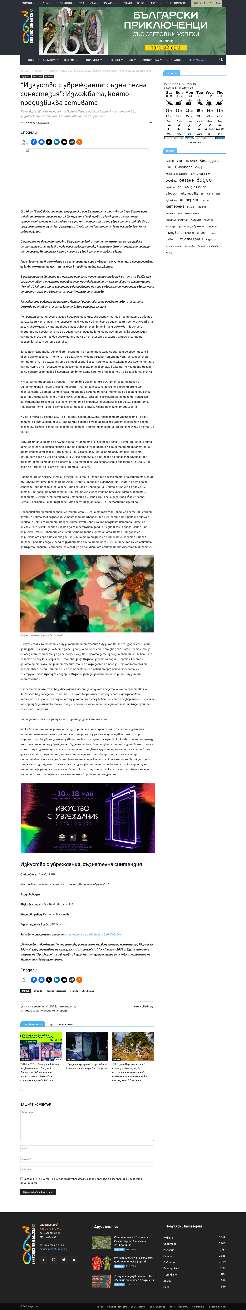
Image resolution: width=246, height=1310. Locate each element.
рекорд (189, 233)
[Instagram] (53, 1260)
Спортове (170, 1244)
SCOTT (180, 161)
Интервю (113, 60)
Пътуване (71, 60)
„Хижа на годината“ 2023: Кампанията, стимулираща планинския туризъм (48, 1009)
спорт (213, 233)
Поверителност (217, 1306)
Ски (169, 167)
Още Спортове (175, 3)
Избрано (26, 76)
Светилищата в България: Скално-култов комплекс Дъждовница (131, 1241)
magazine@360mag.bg (53, 1249)
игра (218, 194)
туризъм (211, 239)
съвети (171, 240)
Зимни (27, 3)
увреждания (88, 991)
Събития (49, 60)
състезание (192, 239)
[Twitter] (64, 1260)
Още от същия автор (61, 1024)
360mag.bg (29, 122)
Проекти (183, 1306)
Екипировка (150, 60)
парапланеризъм (177, 220)
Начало (24, 71)
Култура (49, 76)
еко (202, 194)
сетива (74, 991)
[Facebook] (43, 1260)
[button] (221, 59)
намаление (191, 213)
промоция (213, 226)
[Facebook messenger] (41, 142)
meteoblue (194, 142)
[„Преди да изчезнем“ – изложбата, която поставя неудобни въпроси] (87, 1046)
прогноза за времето (191, 226)
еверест (172, 194)
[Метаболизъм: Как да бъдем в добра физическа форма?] (101, 1263)
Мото (155, 3)
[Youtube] (74, 1260)
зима (210, 193)
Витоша (191, 161)
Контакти (198, 1306)
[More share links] (79, 142)
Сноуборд (184, 167)
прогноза (170, 226)
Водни (44, 3)
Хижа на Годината (206, 3)
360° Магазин (199, 60)
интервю (189, 200)
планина (196, 220)
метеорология (174, 213)
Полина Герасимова (56, 991)
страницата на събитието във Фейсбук (92, 935)
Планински (87, 3)
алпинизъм (200, 174)
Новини (33, 60)
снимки (202, 233)
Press (172, 1306)
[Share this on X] (49, 142)
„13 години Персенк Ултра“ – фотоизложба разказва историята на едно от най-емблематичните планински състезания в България (129, 1072)
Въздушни (64, 3)
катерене (175, 207)
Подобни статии (33, 1024)
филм (201, 246)
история (205, 200)
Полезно (92, 60)
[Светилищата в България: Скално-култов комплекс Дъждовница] (101, 1242)
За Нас (99, 1306)
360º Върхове (157, 1306)
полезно (208, 220)
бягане (186, 181)
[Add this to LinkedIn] (57, 142)
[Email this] (64, 142)
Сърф (198, 167)
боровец (171, 181)
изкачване (171, 200)
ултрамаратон (174, 246)
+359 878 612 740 (50, 1229)
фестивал (190, 246)
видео (204, 180)
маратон (202, 207)
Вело (140, 3)
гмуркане (170, 187)
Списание (174, 60)
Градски (109, 3)
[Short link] (72, 142)
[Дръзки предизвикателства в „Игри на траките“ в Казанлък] (101, 1281)
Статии (168, 1256)
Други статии (106, 1227)
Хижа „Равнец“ (144, 1007)
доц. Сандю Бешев (192, 187)
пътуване (174, 233)
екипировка (189, 194)
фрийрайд (213, 246)
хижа (169, 253)
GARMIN (170, 161)
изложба (38, 991)
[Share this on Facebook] (34, 142)
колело (190, 207)
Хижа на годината (177, 174)
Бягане (127, 3)
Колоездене (209, 161)
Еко (130, 60)
